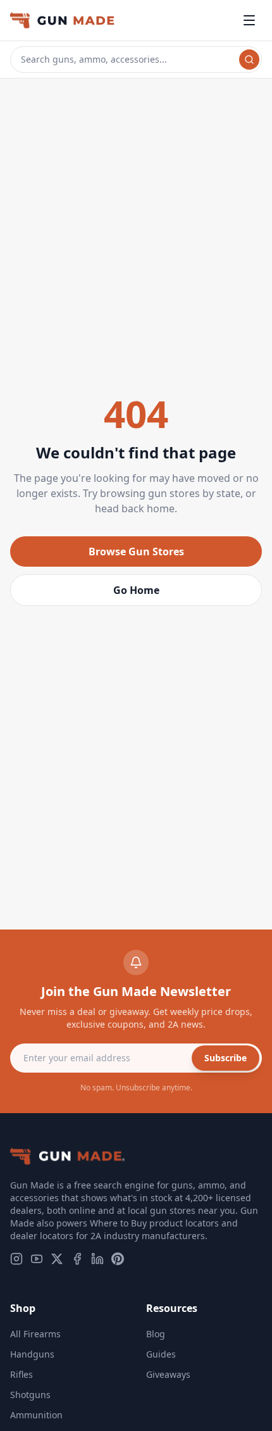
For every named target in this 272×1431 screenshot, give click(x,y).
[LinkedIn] (97, 1258)
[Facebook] (77, 1258)
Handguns (32, 1354)
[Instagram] (16, 1258)
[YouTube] (36, 1258)
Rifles (21, 1374)
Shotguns (30, 1395)
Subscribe (225, 1058)
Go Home (136, 590)
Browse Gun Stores (136, 551)
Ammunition (36, 1415)
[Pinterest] (117, 1258)
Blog (155, 1334)
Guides (161, 1354)
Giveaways (168, 1374)
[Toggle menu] (249, 20)
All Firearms (35, 1334)
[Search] (249, 59)
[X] (57, 1258)
